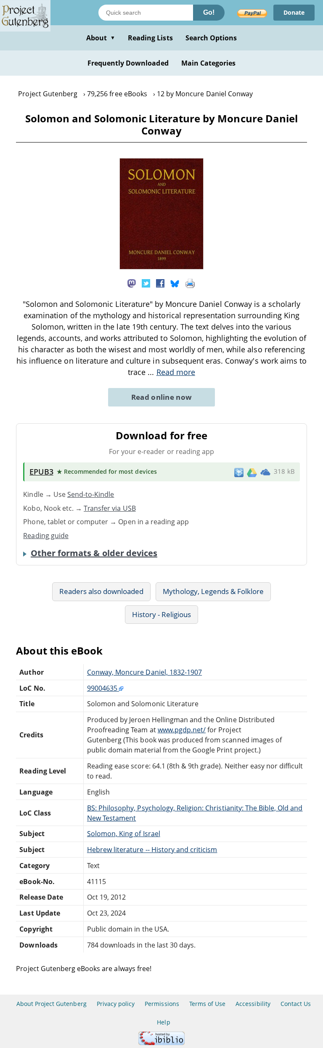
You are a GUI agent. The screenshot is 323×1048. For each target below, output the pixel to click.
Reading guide (46, 535)
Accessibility (253, 1004)
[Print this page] (190, 282)
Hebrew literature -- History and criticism (152, 849)
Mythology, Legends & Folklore (213, 591)
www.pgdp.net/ (182, 729)
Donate (293, 12)
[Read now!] (161, 267)
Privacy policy (116, 1004)
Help (163, 1022)
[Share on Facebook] (160, 282)
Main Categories (208, 63)
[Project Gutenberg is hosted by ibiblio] (161, 1043)
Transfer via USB (110, 508)
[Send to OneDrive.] (265, 472)
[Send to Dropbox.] (239, 472)
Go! (208, 12)
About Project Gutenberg (51, 1004)
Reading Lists (150, 37)
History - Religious (161, 614)
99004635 (103, 688)
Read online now (161, 397)
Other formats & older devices (94, 553)
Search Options (211, 37)
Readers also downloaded (101, 591)
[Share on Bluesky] (175, 282)
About (100, 37)
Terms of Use (207, 1004)
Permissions (162, 1004)
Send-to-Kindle (90, 494)
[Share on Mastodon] (131, 282)
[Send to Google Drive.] (252, 472)
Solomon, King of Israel (123, 833)
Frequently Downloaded (128, 63)
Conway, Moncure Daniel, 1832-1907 (144, 672)
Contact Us (296, 1004)
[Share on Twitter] (146, 282)
